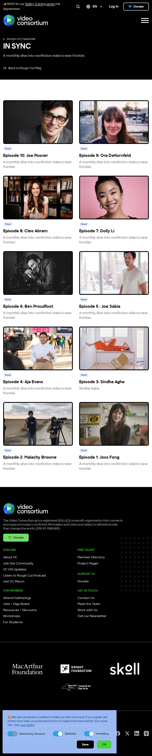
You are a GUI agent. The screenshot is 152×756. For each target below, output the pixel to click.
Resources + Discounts (20, 610)
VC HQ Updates (15, 569)
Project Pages (88, 563)
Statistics (70, 733)
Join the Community (18, 563)
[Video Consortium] (25, 20)
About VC (10, 557)
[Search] (79, 7)
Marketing (102, 733)
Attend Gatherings (17, 598)
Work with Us (87, 610)
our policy (27, 725)
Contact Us (86, 598)
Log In (114, 6)
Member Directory (91, 557)
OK (104, 744)
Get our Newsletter (92, 616)
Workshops (11, 616)
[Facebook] (117, 733)
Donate (139, 6)
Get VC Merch (13, 581)
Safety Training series (40, 4)
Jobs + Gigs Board (16, 604)
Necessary (32, 733)
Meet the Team (89, 604)
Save (85, 744)
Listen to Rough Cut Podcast (24, 576)
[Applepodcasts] (146, 733)
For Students (13, 622)
